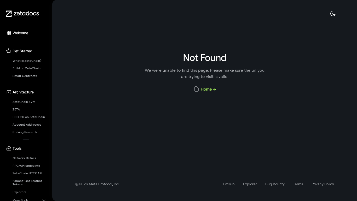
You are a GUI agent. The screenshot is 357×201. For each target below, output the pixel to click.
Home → (208, 89)
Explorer (250, 184)
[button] (26, 33)
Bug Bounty (275, 184)
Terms (298, 184)
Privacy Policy (323, 184)
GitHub (229, 184)
